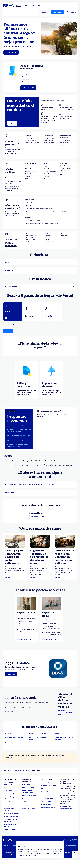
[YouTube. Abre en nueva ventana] (75, 839)
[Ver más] (15, 541)
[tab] (12, 311)
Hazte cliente (58, 12)
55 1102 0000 (63, 212)
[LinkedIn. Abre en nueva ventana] (73, 839)
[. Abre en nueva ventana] (26, 370)
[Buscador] (67, 12)
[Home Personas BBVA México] (8, 5)
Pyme (40, 5)
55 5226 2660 (17, 46)
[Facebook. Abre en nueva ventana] (64, 839)
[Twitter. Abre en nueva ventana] (67, 839)
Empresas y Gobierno (30, 5)
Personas (18, 5)
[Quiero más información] (26, 603)
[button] (44, 12)
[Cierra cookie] (61, 844)
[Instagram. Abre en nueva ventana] (70, 839)
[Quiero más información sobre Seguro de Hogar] (51, 603)
